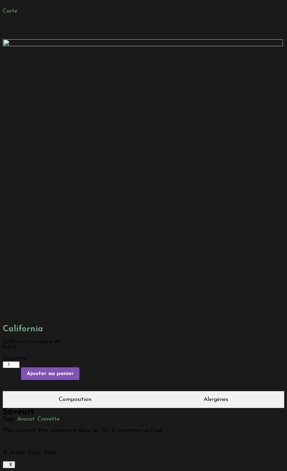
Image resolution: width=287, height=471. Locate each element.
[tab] (75, 399)
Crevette (48, 419)
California (23, 329)
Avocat (26, 419)
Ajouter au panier (50, 373)
